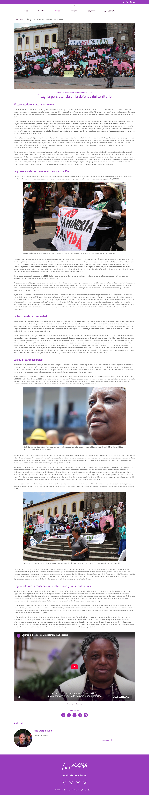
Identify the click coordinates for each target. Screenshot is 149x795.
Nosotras (41, 10)
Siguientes (79, 704)
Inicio (26, 10)
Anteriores (70, 704)
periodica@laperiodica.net (74, 775)
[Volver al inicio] (74, 5)
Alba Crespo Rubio (84, 92)
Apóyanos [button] (91, 10)
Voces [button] (57, 10)
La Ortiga (73, 10)
